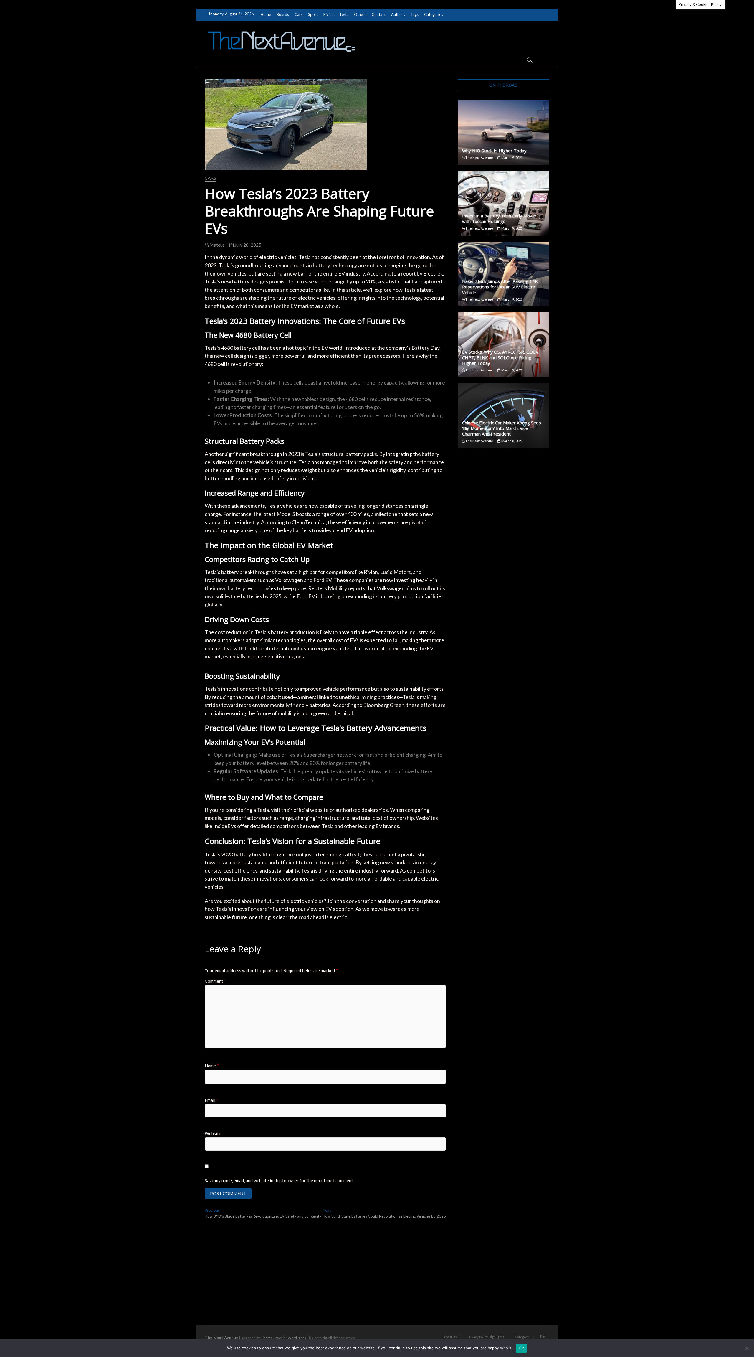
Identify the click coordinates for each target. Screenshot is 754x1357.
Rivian (328, 14)
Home (266, 14)
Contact (379, 14)
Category (522, 1337)
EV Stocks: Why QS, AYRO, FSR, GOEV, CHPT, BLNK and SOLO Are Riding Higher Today (501, 357)
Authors (398, 14)
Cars (298, 14)
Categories (433, 14)
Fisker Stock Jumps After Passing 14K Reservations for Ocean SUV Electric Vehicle (500, 286)
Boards (283, 14)
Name (212, 1065)
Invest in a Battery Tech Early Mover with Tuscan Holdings (499, 218)
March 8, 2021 (511, 441)
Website (213, 1133)
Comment (215, 981)
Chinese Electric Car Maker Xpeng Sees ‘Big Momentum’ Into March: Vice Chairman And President (501, 428)
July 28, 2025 (248, 245)
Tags (415, 14)
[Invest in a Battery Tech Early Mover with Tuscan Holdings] (503, 203)
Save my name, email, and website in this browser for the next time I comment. (279, 1180)
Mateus (217, 245)
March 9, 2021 (511, 157)
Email (211, 1100)
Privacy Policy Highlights (485, 1337)
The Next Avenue (479, 157)
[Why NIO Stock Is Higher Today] (503, 132)
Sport (313, 14)
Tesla (343, 14)
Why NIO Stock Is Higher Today (494, 151)
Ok (521, 1348)
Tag (542, 1336)
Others (360, 14)
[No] (747, 1348)
